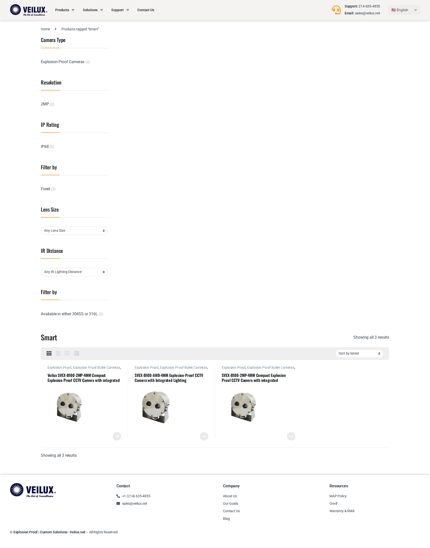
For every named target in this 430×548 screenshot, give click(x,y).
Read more (117, 436)
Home (45, 29)
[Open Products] (73, 10)
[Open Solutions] (101, 10)
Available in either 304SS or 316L (69, 314)
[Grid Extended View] (58, 353)
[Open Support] (127, 10)
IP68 (45, 146)
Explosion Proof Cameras (62, 61)
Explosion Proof (59, 367)
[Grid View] (49, 353)
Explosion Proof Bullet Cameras (96, 367)
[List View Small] (76, 353)
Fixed (45, 188)
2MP (45, 104)
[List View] (67, 353)
